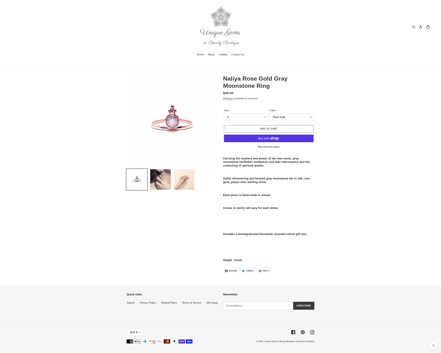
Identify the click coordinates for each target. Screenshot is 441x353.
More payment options (269, 146)
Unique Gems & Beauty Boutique (280, 341)
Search (131, 302)
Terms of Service (191, 302)
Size (226, 110)
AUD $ (133, 332)
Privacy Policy (148, 302)
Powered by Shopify (305, 341)
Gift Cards (212, 302)
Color (273, 110)
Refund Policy (169, 302)
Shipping (228, 98)
